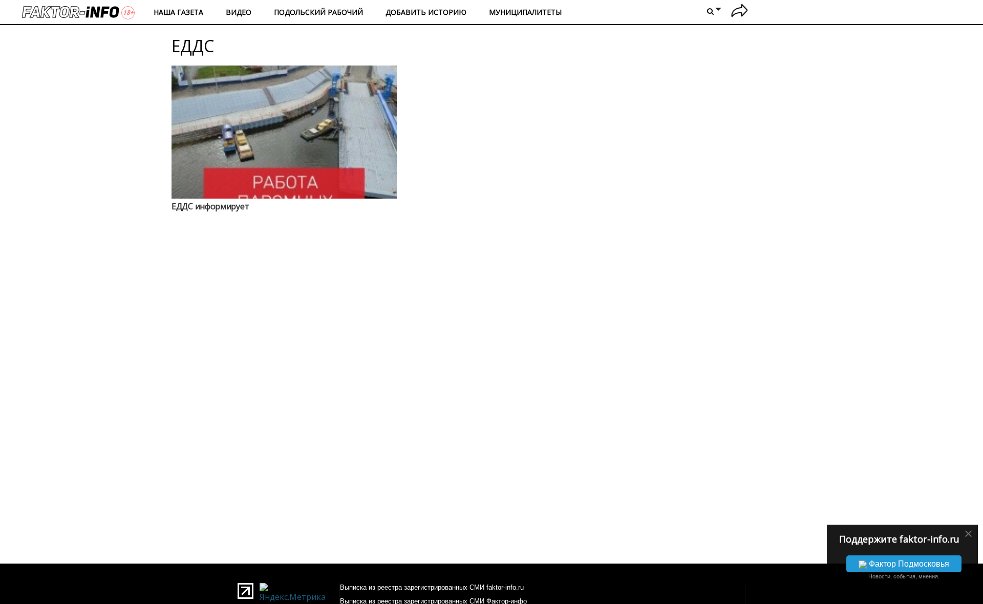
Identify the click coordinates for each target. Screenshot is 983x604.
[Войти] (739, 12)
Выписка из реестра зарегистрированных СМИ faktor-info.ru (432, 587)
